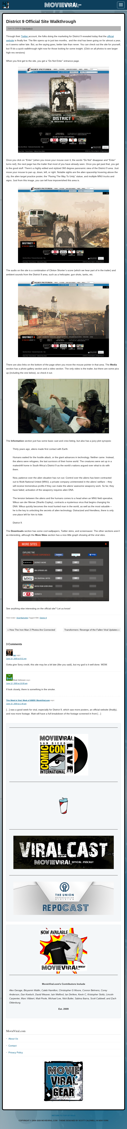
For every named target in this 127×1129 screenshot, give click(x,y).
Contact (12, 1045)
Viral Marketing (22, 618)
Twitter (25, 36)
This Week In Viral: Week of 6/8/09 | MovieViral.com (28, 700)
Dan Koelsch (27, 28)
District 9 (43, 618)
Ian (14, 655)
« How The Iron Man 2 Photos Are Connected (31, 629)
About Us (13, 1038)
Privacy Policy (15, 1052)
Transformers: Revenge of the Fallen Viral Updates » (92, 629)
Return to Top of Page (63, 1116)
